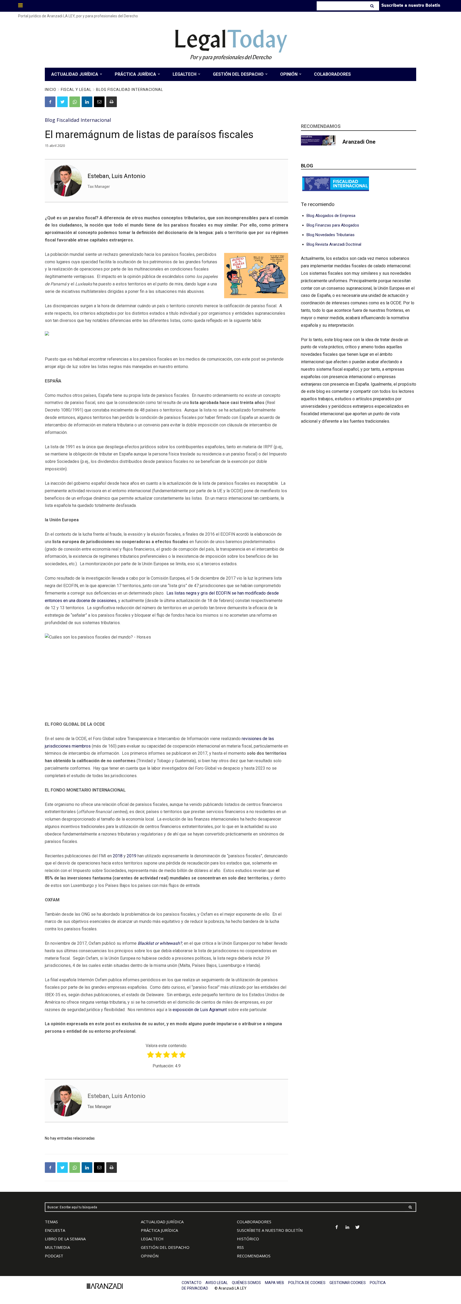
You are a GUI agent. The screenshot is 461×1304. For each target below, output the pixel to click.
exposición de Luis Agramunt (200, 1009)
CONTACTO (191, 1283)
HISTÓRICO (248, 1238)
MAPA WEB (274, 1283)
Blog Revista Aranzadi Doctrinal (334, 244)
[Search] (372, 6)
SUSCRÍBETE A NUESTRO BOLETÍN (270, 1230)
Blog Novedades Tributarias (331, 234)
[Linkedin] (87, 101)
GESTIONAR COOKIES (347, 1283)
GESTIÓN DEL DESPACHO (165, 1247)
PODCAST (54, 1255)
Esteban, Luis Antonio (116, 176)
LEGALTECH (152, 1238)
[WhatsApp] (74, 101)
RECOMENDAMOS (254, 1255)
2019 (131, 855)
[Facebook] (50, 101)
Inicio (50, 89)
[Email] (99, 101)
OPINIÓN (149, 1255)
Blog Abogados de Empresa (331, 215)
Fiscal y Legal (76, 89)
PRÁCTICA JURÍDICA (159, 1230)
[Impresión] (111, 101)
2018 (117, 855)
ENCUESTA (55, 1230)
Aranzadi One (358, 142)
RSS (240, 1247)
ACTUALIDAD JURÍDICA (162, 1221)
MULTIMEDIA (57, 1247)
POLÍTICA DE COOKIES (306, 1283)
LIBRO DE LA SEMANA (65, 1238)
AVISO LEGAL (216, 1283)
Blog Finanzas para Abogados (333, 225)
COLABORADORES (254, 1221)
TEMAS (51, 1221)
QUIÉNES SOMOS (246, 1283)
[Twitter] (62, 101)
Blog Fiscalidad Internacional (129, 89)
